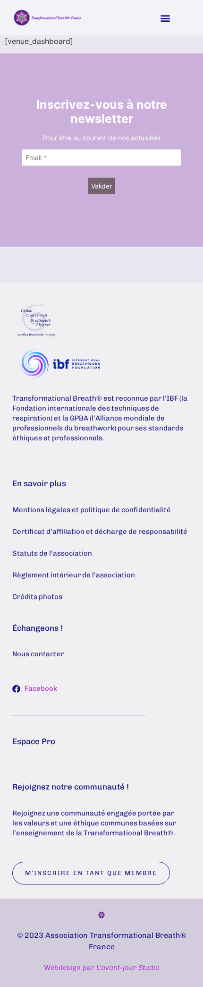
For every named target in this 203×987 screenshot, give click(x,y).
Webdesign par (102, 967)
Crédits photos (37, 596)
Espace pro (33, 741)
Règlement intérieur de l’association (73, 575)
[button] (165, 18)
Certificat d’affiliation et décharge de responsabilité (99, 531)
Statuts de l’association (52, 553)
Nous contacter (38, 654)
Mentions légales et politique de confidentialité (91, 510)
